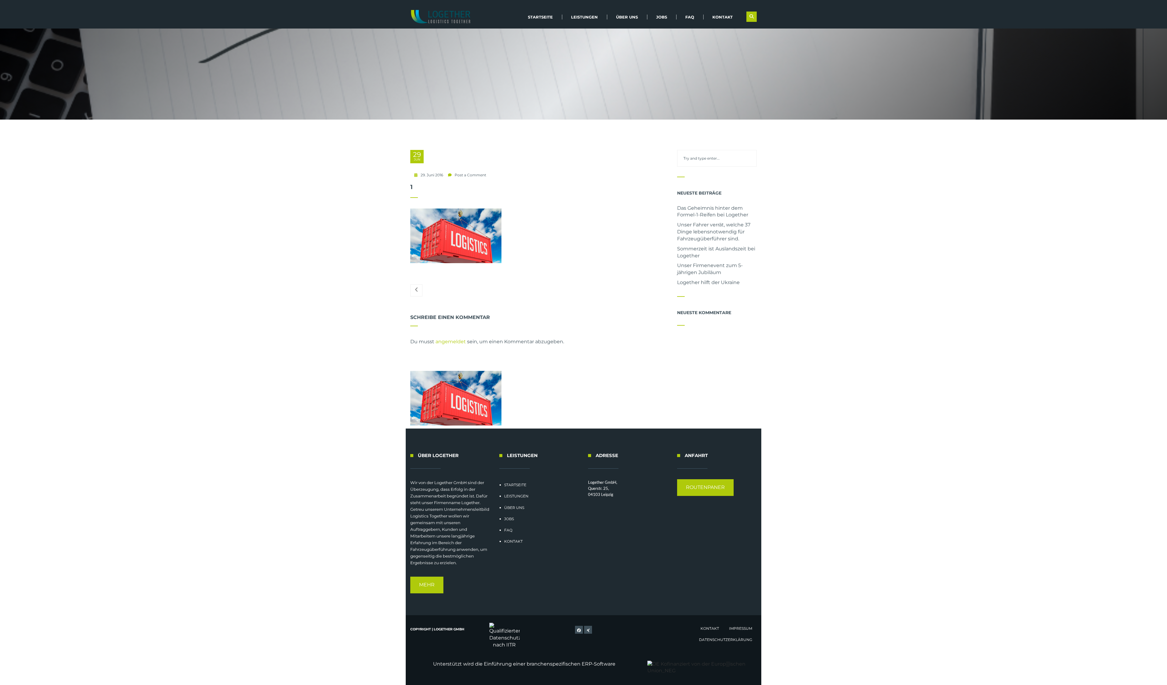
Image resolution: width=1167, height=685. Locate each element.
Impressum (740, 628)
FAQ (689, 17)
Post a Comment (470, 175)
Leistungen (584, 17)
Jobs (661, 17)
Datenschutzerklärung (725, 639)
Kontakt (722, 17)
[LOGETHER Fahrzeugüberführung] (438, 16)
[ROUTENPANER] (705, 494)
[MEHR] (426, 592)
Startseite (540, 17)
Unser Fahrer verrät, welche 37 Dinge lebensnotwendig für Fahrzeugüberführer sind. (713, 232)
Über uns (627, 17)
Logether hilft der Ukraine (708, 282)
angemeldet (450, 341)
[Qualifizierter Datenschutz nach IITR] (504, 636)
